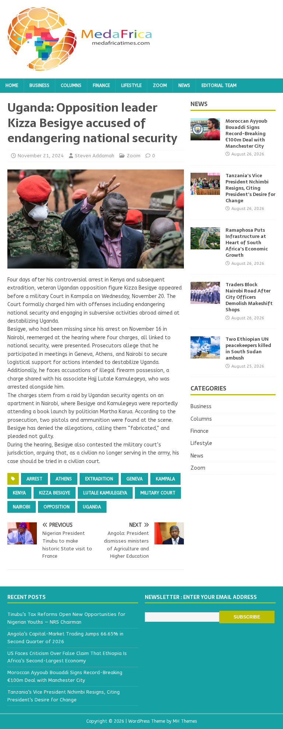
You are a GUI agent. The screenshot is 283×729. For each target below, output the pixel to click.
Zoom (160, 85)
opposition (56, 506)
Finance (101, 85)
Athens (64, 478)
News (184, 85)
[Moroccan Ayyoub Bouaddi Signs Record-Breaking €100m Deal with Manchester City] (205, 136)
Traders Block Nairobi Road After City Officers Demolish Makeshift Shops (249, 297)
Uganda (92, 506)
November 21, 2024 (41, 155)
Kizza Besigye (54, 492)
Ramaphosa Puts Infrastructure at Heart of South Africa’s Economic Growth (247, 242)
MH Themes (185, 721)
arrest (34, 478)
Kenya (19, 492)
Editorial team (219, 85)
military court (157, 492)
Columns (71, 85)
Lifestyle (131, 85)
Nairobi (21, 506)
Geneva (134, 478)
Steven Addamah (94, 155)
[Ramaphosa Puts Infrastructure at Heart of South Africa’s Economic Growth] (205, 245)
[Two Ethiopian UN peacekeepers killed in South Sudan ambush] (205, 354)
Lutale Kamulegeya (105, 492)
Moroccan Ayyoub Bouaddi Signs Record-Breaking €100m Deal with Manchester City (246, 133)
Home (12, 85)
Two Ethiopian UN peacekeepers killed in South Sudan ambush (248, 348)
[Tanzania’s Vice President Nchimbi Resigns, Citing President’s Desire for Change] (205, 190)
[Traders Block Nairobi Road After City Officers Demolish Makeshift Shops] (205, 300)
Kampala (165, 478)
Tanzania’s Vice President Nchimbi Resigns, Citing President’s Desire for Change (250, 188)
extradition (99, 478)
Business (39, 85)
